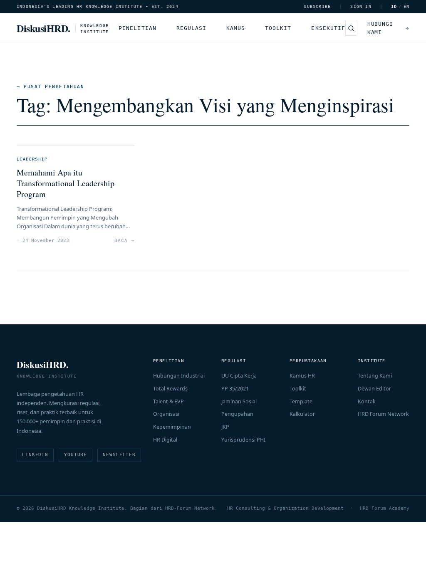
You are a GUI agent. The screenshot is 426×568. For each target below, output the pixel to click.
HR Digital (165, 439)
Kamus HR (302, 375)
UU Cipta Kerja (239, 375)
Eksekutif (328, 28)
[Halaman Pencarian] (351, 28)
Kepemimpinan (172, 426)
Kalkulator (302, 413)
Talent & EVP (168, 401)
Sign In (360, 6)
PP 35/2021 (235, 388)
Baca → (124, 240)
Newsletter (119, 454)
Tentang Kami (375, 375)
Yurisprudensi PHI (243, 439)
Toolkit (278, 28)
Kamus (235, 28)
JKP (225, 426)
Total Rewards (170, 388)
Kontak (367, 401)
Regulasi (191, 28)
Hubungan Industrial (179, 375)
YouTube (75, 454)
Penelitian (137, 28)
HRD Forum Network (383, 413)
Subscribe (317, 6)
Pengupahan (237, 413)
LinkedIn (35, 454)
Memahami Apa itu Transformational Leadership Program (65, 183)
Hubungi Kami (380, 28)
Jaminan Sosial (239, 401)
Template (301, 401)
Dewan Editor (374, 388)
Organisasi (166, 413)
